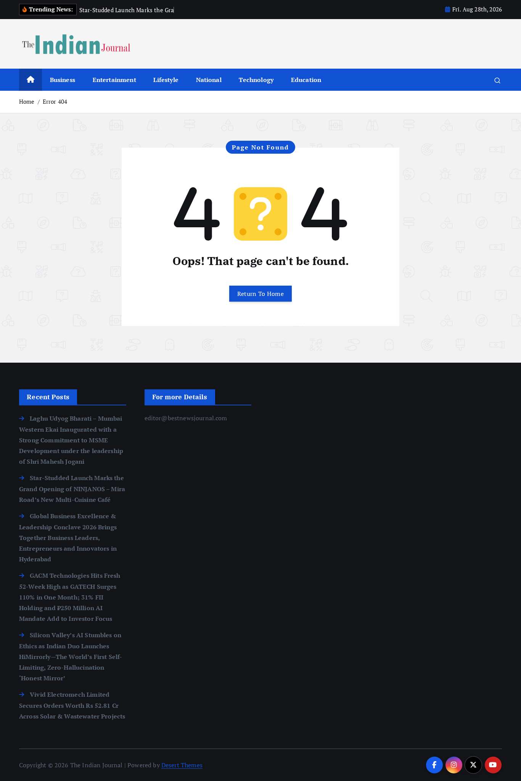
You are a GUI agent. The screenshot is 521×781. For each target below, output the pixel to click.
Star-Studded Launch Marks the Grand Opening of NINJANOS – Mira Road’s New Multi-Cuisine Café (72, 489)
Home (27, 101)
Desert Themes (182, 765)
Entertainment (114, 80)
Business (62, 80)
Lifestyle (165, 80)
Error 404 (55, 101)
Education (306, 80)
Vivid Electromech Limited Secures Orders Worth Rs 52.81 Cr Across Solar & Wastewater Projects (72, 705)
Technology (256, 80)
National (209, 80)
